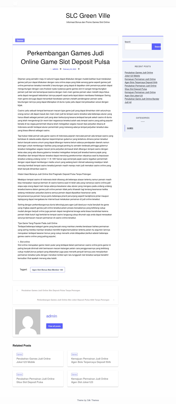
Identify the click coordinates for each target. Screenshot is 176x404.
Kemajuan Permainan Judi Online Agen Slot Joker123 (89, 380)
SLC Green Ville (88, 15)
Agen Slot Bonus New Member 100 (47, 269)
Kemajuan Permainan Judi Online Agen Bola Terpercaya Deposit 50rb (91, 360)
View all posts (54, 326)
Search (128, 41)
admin (55, 69)
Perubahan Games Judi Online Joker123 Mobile (33, 360)
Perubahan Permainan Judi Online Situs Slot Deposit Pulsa (35, 380)
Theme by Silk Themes (88, 400)
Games (20, 40)
